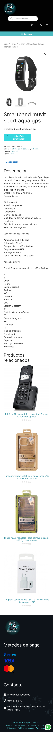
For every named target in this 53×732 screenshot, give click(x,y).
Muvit (12, 154)
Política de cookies (26, 728)
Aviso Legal (41, 728)
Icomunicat (35, 722)
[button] (45, 54)
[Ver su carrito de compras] (32, 25)
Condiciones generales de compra (21, 725)
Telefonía (22, 44)
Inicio (6, 44)
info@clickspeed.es (18, 694)
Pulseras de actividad (21, 149)
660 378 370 (14, 700)
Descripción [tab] (12, 162)
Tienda (13, 44)
